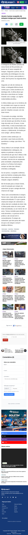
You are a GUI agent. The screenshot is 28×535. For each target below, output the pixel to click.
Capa (3, 504)
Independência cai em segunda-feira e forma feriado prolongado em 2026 (12, 466)
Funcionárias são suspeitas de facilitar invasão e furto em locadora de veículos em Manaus (20, 281)
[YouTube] (13, 497)
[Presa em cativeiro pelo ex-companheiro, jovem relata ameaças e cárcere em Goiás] (20, 307)
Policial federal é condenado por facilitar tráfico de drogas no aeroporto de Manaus (20, 263)
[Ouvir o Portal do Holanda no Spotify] (21, 24)
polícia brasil (16, 229)
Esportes (16, 511)
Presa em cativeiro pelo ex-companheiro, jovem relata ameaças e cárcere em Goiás (20, 316)
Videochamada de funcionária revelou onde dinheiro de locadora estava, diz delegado (8, 281)
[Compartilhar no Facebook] (6, 24)
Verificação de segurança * (9, 385)
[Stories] (18, 2)
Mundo (15, 509)
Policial (6, 10)
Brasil (3, 509)
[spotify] (16, 497)
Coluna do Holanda (18, 504)
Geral (3, 513)
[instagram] (8, 497)
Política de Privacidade (16, 533)
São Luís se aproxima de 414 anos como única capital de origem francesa (13, 472)
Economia (4, 511)
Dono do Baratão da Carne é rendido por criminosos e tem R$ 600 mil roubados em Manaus (8, 298)
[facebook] (2, 497)
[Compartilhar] (16, 24)
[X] (5, 497)
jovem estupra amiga (5, 231)
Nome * (5, 364)
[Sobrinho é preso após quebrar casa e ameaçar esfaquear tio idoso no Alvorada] (8, 307)
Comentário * (6, 376)
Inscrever (5, 339)
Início (2, 10)
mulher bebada (13, 231)
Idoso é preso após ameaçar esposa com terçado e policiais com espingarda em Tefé (20, 298)
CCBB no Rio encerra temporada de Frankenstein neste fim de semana (14, 482)
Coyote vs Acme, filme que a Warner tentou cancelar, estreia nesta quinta (12, 477)
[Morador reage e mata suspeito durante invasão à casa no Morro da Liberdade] (8, 254)
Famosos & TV (5, 508)
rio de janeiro (4, 229)
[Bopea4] (8, 2)
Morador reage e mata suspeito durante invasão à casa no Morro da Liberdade (7, 263)
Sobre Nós (9, 533)
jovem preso (10, 229)
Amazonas (4, 506)
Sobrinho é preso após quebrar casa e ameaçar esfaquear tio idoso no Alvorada (8, 315)
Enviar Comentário (9, 394)
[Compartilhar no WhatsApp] (11, 24)
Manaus (15, 508)
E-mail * (5, 370)
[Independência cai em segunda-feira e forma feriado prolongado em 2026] (14, 458)
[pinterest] (10, 497)
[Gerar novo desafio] (10, 388)
